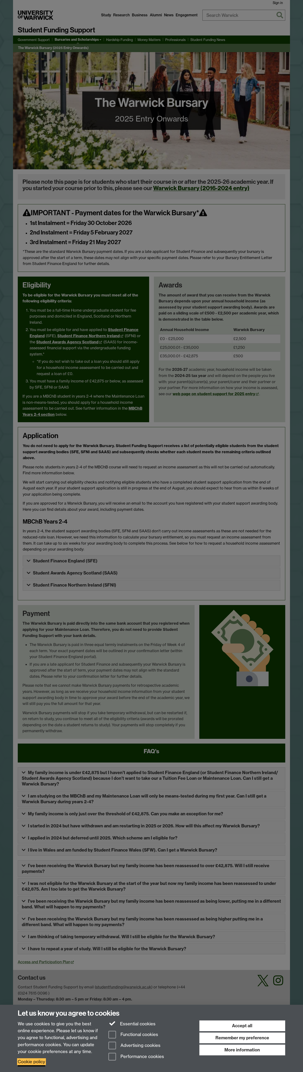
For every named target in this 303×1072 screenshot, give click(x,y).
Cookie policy (31, 1061)
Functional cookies (138, 1034)
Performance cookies (141, 1056)
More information (242, 1050)
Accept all (242, 1025)
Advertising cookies (139, 1045)
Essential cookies (137, 1024)
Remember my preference (242, 1038)
